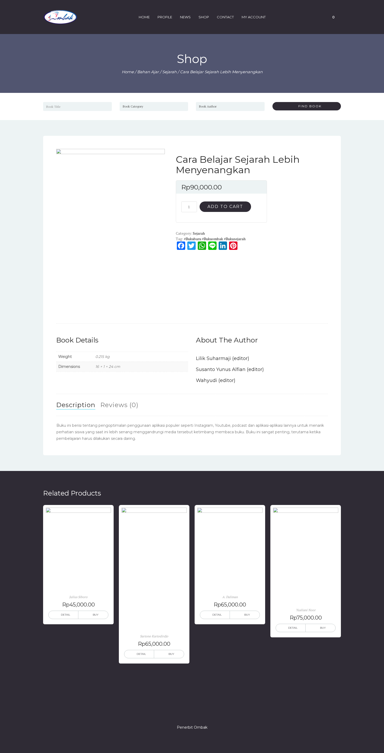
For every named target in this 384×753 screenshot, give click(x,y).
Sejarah (169, 71)
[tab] (76, 405)
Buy (95, 614)
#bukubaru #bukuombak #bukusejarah (215, 238)
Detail (65, 614)
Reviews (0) (119, 405)
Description (75, 405)
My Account (254, 17)
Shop (204, 17)
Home (144, 17)
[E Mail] (201, 712)
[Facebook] (173, 712)
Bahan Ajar (148, 71)
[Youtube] (211, 712)
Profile (165, 17)
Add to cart (225, 206)
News (185, 17)
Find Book (308, 106)
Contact (225, 17)
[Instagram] (192, 712)
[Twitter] (183, 712)
